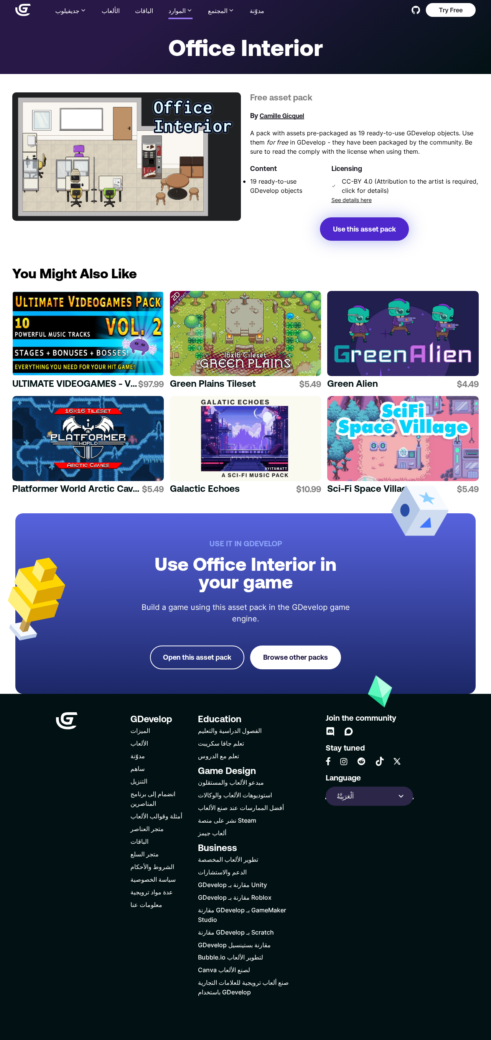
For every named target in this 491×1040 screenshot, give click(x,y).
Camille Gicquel (282, 115)
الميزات (140, 730)
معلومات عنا (146, 904)
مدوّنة (257, 10)
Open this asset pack (197, 657)
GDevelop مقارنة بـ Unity (232, 884)
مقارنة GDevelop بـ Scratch (236, 932)
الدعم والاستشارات (222, 871)
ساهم (137, 768)
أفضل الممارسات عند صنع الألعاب (241, 807)
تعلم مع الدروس (218, 755)
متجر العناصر (147, 828)
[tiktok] (379, 761)
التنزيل (138, 781)
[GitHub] (416, 10)
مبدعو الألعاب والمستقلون (231, 782)
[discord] (330, 731)
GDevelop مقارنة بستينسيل (234, 944)
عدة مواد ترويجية (151, 891)
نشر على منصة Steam (227, 820)
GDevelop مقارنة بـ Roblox (235, 897)
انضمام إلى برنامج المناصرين (152, 798)
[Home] (23, 10)
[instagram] (344, 761)
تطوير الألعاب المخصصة (228, 859)
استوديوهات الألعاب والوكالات (235, 794)
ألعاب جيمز (212, 832)
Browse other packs (295, 657)
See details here (351, 200)
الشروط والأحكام (152, 866)
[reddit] (361, 761)
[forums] (348, 731)
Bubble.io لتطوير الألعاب (230, 957)
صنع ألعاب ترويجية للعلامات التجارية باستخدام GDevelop (243, 987)
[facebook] (328, 761)
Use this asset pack (364, 229)
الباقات (144, 10)
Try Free (451, 9)
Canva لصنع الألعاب (224, 969)
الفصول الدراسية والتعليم (230, 730)
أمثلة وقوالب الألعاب (156, 816)
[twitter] (397, 761)
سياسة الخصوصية (153, 879)
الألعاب (111, 10)
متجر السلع (144, 853)
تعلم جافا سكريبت (221, 743)
